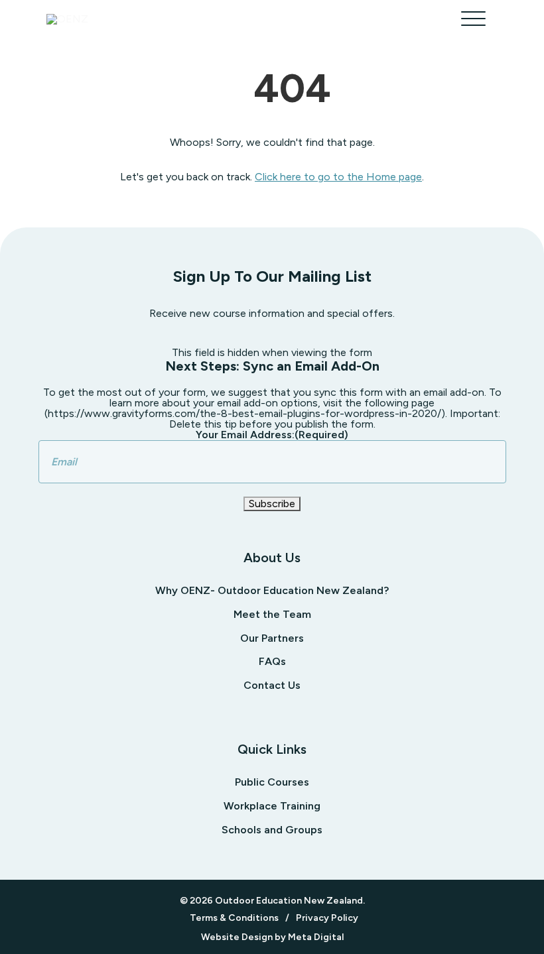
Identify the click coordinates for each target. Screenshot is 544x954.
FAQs (272, 661)
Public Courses (272, 782)
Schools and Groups (272, 829)
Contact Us (272, 685)
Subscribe (272, 503)
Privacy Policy (327, 918)
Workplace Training (272, 806)
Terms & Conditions (234, 918)
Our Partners (272, 638)
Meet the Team (272, 614)
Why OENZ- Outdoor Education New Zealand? (272, 590)
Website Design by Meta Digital (272, 937)
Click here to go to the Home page (338, 176)
